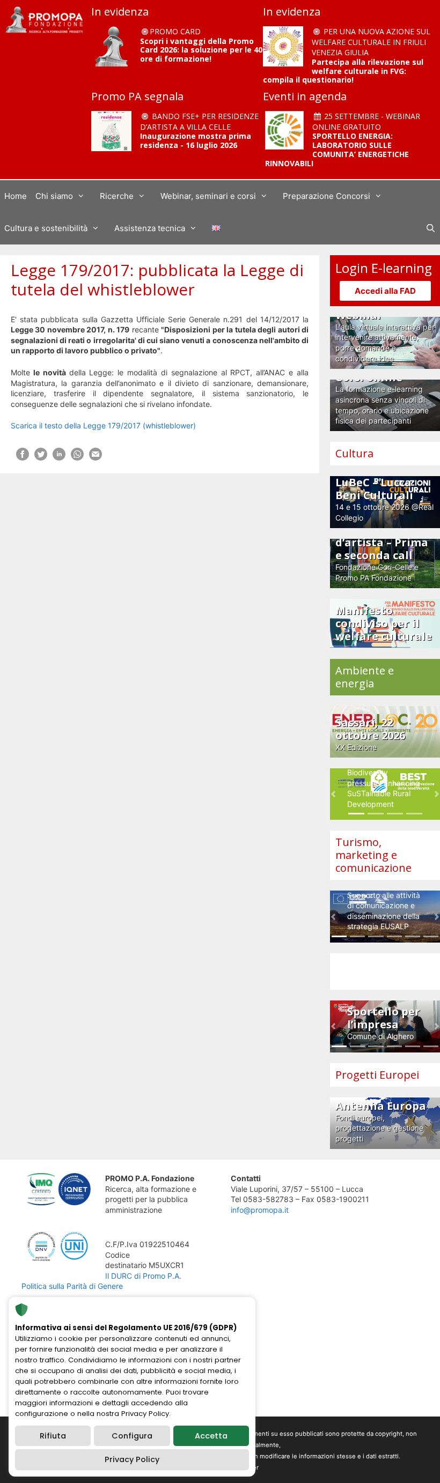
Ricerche (117, 196)
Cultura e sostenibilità (45, 228)
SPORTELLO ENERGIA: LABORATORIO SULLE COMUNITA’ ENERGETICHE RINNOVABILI (337, 149)
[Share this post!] (22, 457)
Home (15, 196)
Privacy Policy (132, 1459)
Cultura (354, 453)
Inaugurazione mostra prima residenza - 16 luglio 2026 (195, 140)
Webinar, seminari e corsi (208, 196)
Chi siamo (54, 196)
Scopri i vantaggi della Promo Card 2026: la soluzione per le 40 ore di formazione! (201, 50)
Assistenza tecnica (149, 228)
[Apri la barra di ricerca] (430, 228)
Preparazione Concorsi (326, 196)
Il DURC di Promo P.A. (143, 1275)
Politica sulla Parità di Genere (72, 1286)
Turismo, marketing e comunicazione (373, 855)
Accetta (211, 1435)
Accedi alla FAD (385, 291)
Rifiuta (53, 1435)
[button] (333, 794)
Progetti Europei (377, 1074)
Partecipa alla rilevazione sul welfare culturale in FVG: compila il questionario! (343, 71)
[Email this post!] (95, 457)
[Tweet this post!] (40, 457)
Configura (132, 1435)
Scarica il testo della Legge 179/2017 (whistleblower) (103, 425)
